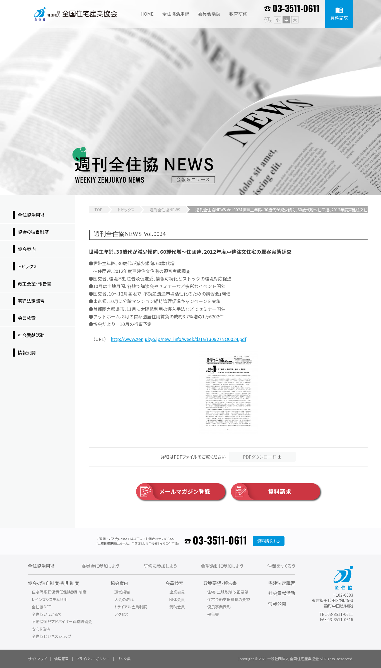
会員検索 (174, 583)
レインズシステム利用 (49, 599)
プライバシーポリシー (93, 658)
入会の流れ (124, 599)
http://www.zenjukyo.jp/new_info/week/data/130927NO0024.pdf (178, 339)
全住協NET (42, 606)
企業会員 (177, 592)
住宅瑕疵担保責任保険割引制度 (59, 592)
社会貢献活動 (281, 593)
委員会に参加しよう (100, 565)
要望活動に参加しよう (222, 565)
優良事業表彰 (219, 606)
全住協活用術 (41, 565)
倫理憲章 (61, 658)
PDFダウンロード (259, 456)
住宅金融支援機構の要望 (228, 599)
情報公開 (277, 603)
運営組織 (122, 592)
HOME (147, 13)
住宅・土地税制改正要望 (227, 592)
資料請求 (279, 491)
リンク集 (124, 658)
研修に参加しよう (160, 565)
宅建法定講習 (281, 583)
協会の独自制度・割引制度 (53, 583)
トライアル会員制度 (130, 606)
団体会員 (177, 599)
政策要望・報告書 (220, 583)
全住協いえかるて (47, 614)
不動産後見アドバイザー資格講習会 (62, 621)
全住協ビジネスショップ (51, 636)
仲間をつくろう (281, 565)
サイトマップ (37, 658)
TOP (98, 209)
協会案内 (119, 583)
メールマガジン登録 (185, 491)
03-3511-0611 (296, 9)
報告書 (213, 614)
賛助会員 (177, 606)
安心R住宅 (41, 629)
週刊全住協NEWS (165, 209)
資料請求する (268, 541)
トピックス (126, 209)
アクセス (121, 614)
